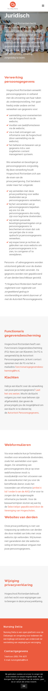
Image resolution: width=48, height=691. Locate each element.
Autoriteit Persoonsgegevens (23, 412)
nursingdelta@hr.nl (19, 660)
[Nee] (45, 681)
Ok (24, 686)
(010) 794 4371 (20, 656)
